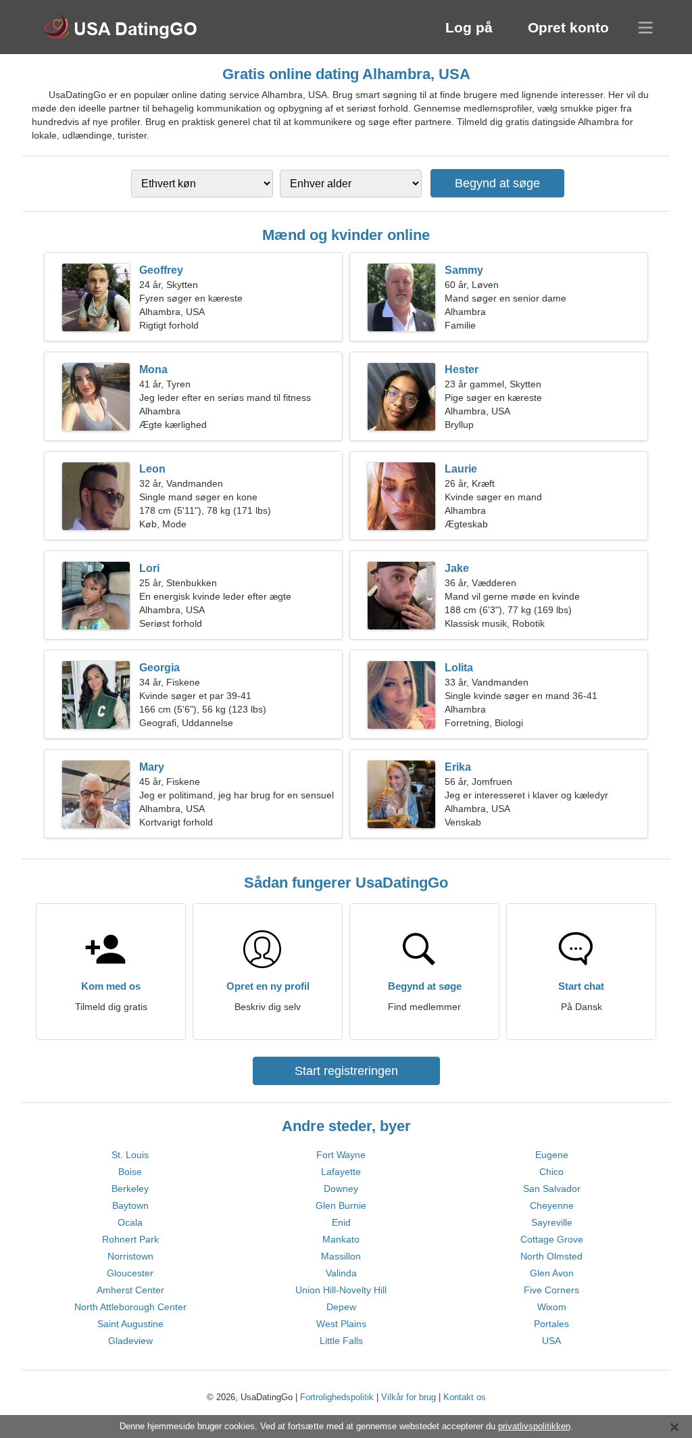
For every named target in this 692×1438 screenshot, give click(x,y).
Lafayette (341, 1171)
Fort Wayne (341, 1154)
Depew (341, 1306)
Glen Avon (552, 1273)
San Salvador (551, 1188)
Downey (341, 1188)
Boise (130, 1171)
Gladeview (130, 1340)
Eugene (551, 1154)
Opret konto (568, 27)
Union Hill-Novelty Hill (341, 1290)
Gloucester (130, 1273)
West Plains (341, 1323)
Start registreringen (346, 1071)
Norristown (130, 1256)
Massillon (341, 1256)
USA (551, 1340)
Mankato (341, 1239)
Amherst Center (130, 1290)
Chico (551, 1171)
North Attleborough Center (130, 1306)
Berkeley (130, 1188)
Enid (341, 1222)
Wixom (551, 1306)
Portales (551, 1323)
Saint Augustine (130, 1323)
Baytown (130, 1205)
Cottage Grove (551, 1239)
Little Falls (341, 1340)
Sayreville (551, 1222)
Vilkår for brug (408, 1397)
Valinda (341, 1273)
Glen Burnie (341, 1205)
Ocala (130, 1222)
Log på (469, 27)
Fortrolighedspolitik (337, 1397)
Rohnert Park (130, 1239)
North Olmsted (551, 1256)
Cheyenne (552, 1205)
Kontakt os (464, 1397)
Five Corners (551, 1290)
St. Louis (130, 1154)
